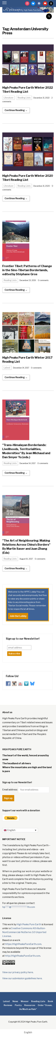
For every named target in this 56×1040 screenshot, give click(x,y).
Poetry (18, 1005)
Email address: (10, 789)
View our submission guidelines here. (22, 978)
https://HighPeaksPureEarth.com (23, 944)
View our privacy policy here (17, 972)
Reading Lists (24, 97)
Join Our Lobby (18, 616)
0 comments (43, 280)
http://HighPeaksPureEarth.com (22, 955)
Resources (29, 1005)
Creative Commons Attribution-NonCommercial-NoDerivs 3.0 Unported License (24, 932)
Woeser (25, 1001)
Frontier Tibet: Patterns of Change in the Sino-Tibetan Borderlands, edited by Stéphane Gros (27, 270)
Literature (8, 97)
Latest (7, 367)
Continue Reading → (16, 110)
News (15, 1001)
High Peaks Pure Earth (29, 924)
